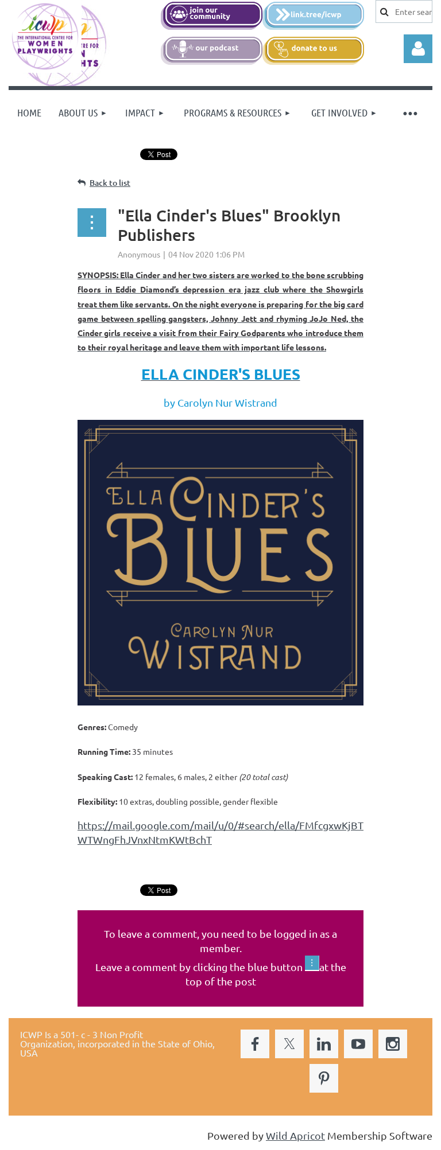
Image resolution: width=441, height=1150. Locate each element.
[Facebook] (255, 1044)
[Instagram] (392, 1044)
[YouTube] (358, 1044)
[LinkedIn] (324, 1044)
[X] (289, 1044)
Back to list (110, 182)
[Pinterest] (324, 1078)
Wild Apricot (295, 1135)
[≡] (409, 112)
